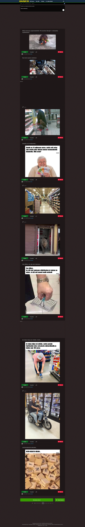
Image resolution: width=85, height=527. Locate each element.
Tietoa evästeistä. (24, 8)
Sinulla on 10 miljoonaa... (29, 143)
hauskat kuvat (28, 3)
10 (34, 503)
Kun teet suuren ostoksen (29, 58)
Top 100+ (37, 1)
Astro (31, 181)
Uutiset (42, 1)
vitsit (21, 3)
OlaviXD (31, 260)
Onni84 (31, 318)
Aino (31, 78)
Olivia (31, 54)
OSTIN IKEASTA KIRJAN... (29, 447)
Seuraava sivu (36, 500)
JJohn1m (31, 443)
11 (32, 503)
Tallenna (61, 52)
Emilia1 (31, 139)
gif (23, 3)
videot (33, 3)
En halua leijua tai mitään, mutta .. (31, 340)
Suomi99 (31, 218)
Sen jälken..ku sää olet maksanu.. (31, 264)
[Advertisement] (42, 21)
